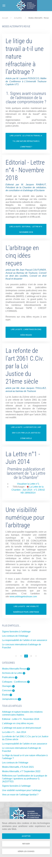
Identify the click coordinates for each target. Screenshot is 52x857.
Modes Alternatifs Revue (15, 669)
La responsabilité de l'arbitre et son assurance (24, 640)
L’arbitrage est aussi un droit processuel (21, 728)
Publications (9, 677)
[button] (4, 5)
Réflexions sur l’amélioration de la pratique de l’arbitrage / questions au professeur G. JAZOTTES (24, 778)
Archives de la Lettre (13, 673)
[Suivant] (36, 656)
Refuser (26, 844)
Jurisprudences (11, 699)
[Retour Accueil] (26, 5)
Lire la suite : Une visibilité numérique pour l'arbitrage (26, 609)
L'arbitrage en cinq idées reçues (22, 255)
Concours (8, 690)
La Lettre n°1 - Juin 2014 (23, 457)
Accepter (26, 836)
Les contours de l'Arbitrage (15, 636)
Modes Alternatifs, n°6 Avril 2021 (18, 767)
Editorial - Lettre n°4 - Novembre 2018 (25, 170)
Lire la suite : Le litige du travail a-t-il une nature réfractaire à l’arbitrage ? (26, 141)
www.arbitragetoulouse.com (23, 596)
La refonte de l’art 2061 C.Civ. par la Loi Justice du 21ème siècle (25, 366)
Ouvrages (8, 686)
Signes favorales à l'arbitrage (16, 631)
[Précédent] (16, 656)
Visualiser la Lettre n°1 (28, 484)
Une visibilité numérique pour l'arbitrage (25, 517)
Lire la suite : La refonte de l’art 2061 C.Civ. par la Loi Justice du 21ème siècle (26, 432)
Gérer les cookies (26, 851)
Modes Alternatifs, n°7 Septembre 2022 (21, 771)
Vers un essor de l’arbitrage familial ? (20, 794)
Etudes (6, 695)
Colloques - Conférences (15, 682)
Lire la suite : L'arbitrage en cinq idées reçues (26, 332)
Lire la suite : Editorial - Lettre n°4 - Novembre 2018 (26, 229)
